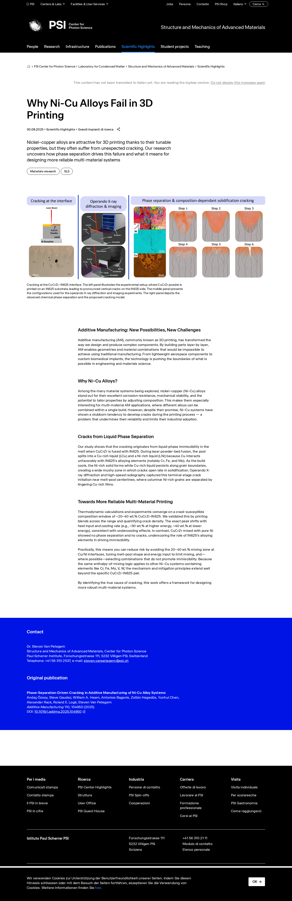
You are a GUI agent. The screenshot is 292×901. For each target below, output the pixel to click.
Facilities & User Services (88, 4)
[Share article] (119, 129)
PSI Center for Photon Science (54, 66)
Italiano (238, 4)
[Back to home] (59, 25)
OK (254, 882)
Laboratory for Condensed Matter (101, 66)
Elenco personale (196, 850)
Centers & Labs (51, 4)
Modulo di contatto (198, 844)
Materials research (45, 171)
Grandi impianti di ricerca (95, 129)
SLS (68, 171)
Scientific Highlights (211, 66)
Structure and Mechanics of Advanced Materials (213, 27)
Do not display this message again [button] (238, 83)
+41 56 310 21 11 (195, 838)
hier (98, 888)
